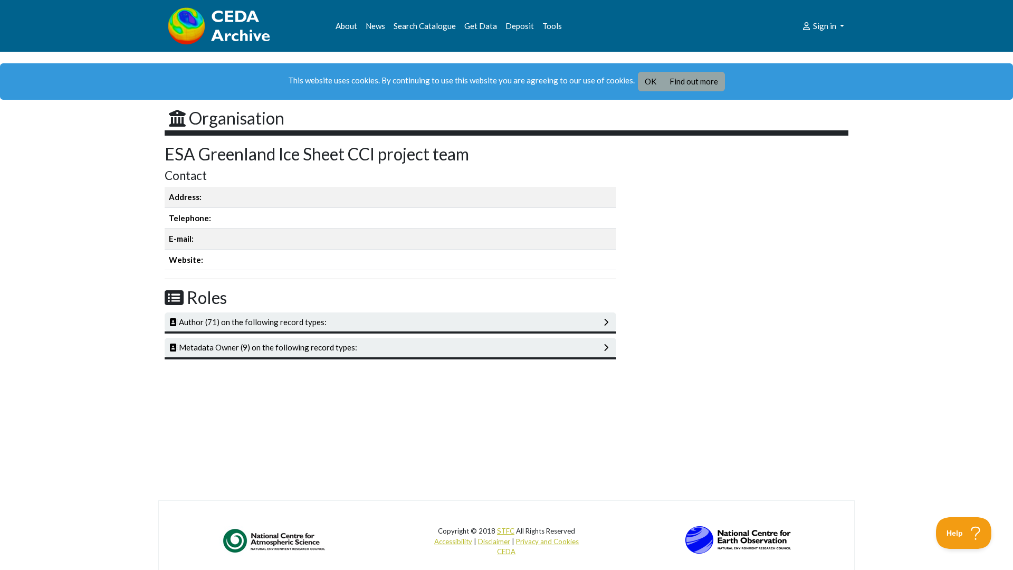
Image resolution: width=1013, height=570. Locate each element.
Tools (552, 26)
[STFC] (738, 539)
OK (650, 81)
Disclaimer (494, 541)
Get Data (480, 26)
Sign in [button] (824, 26)
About (346, 26)
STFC (505, 531)
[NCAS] (274, 540)
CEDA (506, 551)
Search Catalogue (425, 26)
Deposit (519, 26)
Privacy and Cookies (547, 541)
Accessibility (453, 541)
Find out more (694, 81)
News (375, 26)
